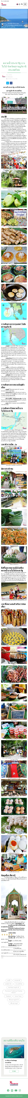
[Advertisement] (14, 44)
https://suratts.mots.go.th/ (14, 953)
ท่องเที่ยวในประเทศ (13, 23)
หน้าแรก (3, 23)
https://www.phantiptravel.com (8, 397)
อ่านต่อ (14, 1071)
